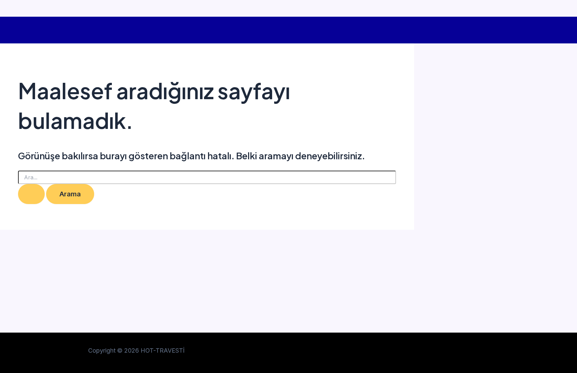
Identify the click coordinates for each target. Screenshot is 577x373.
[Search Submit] (31, 194)
